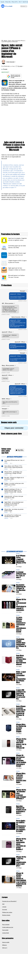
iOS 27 (20, 1)
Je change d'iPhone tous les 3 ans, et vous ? (21, 574)
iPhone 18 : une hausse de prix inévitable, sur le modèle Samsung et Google (21, 760)
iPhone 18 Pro (15, 1)
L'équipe (4, 906)
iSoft (3, 904)
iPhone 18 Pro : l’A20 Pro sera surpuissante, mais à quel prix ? (21, 861)
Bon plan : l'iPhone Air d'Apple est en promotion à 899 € (14, 478)
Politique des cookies (7, 912)
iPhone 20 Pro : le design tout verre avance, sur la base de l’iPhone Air (21, 743)
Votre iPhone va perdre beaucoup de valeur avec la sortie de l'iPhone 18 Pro (21, 711)
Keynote (2, 1)
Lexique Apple (5, 932)
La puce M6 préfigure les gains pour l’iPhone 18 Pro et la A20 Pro (21, 694)
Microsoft (5, 72)
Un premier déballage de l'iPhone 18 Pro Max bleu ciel (21, 588)
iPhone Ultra (8, 1)
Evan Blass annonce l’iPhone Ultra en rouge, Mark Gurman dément (21, 660)
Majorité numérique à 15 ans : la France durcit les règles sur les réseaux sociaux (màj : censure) (13, 491)
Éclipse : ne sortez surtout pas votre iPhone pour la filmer (14, 484)
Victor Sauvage (10, 61)
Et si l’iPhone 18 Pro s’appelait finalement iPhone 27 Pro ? (21, 560)
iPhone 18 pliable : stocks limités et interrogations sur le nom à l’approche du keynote (21, 879)
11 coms (20, 66)
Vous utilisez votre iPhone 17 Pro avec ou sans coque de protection (13, 466)
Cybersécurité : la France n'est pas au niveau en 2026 (13, 497)
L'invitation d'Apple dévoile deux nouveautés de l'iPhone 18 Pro (21, 643)
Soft (8, 6)
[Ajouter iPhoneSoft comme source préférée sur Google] (14, 76)
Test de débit (5, 930)
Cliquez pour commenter (14, 428)
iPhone (5, 40)
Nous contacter (5, 924)
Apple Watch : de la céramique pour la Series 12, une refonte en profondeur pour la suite (13, 504)
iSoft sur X (4, 947)
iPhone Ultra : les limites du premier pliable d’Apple (13, 510)
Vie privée (4, 909)
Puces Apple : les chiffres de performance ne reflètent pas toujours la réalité (21, 826)
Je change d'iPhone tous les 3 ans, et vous (14, 461)
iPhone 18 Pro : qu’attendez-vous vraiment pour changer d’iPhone (13, 472)
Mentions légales (6, 915)
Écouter (5, 69)
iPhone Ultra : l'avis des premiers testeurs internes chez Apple (21, 778)
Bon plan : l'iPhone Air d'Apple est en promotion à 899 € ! (21, 809)
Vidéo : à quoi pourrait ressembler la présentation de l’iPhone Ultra (21, 677)
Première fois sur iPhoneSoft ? (9, 901)
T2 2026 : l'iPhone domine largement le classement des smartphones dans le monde (21, 625)
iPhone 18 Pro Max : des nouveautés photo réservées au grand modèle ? (21, 844)
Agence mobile (5, 942)
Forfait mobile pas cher (7, 927)
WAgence (4, 945)
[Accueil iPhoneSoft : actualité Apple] (2, 40)
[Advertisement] (14, 23)
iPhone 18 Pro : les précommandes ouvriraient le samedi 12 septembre (21, 605)
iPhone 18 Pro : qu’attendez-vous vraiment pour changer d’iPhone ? (21, 794)
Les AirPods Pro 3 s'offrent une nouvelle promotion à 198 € (12, 515)
